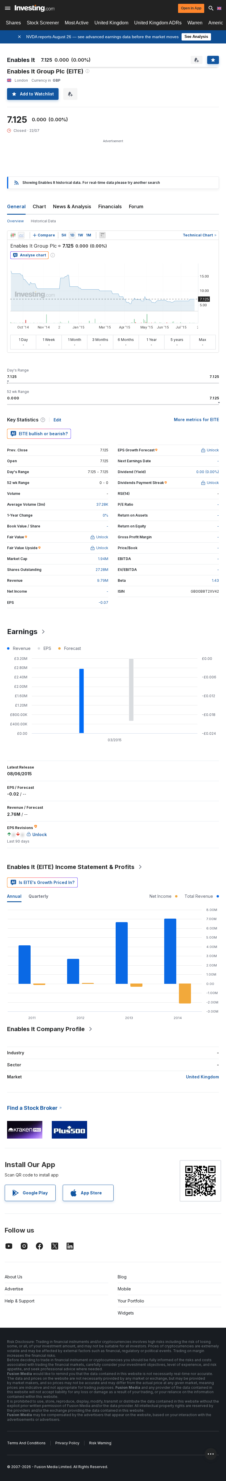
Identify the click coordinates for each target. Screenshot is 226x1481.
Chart (39, 206)
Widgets (126, 1312)
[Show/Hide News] (102, 235)
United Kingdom (111, 22)
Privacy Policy (67, 1443)
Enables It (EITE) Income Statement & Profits (70, 866)
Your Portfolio (131, 1300)
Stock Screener (43, 22)
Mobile (124, 1288)
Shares (13, 22)
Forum (136, 206)
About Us (13, 1276)
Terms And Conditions (26, 1443)
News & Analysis (72, 206)
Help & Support (19, 1300)
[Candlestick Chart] (13, 235)
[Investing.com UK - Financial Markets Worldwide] (34, 8)
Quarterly (38, 896)
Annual (14, 896)
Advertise (14, 1288)
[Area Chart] (21, 235)
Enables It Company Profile (46, 1029)
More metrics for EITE (196, 419)
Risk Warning (100, 1443)
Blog (122, 1276)
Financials (110, 206)
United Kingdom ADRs (158, 22)
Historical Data (43, 221)
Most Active (77, 22)
